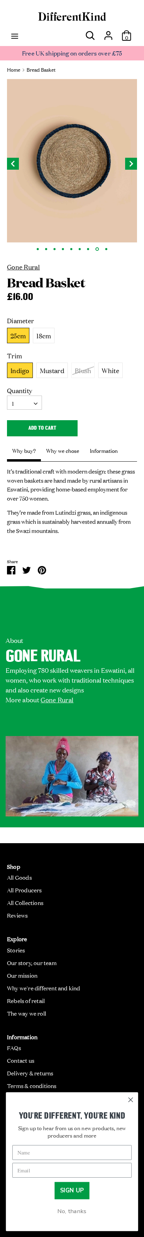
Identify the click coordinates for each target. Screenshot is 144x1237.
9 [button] (106, 249)
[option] (72, 160)
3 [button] (54, 249)
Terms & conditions (32, 1085)
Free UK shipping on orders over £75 (72, 52)
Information (104, 450)
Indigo (19, 370)
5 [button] (71, 249)
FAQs (14, 1048)
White (110, 370)
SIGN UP (72, 1190)
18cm (43, 335)
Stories (16, 950)
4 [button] (63, 249)
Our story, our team (32, 962)
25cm (18, 335)
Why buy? (24, 450)
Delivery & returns (30, 1073)
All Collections (25, 902)
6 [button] (80, 249)
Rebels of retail (26, 1000)
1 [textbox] (13, 403)
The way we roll (26, 1013)
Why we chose (62, 450)
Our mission (22, 975)
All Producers (24, 890)
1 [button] (38, 249)
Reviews (17, 915)
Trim (14, 355)
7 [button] (88, 249)
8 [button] (97, 249)
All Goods (19, 877)
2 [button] (46, 249)
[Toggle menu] (14, 35)
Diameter (20, 320)
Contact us (20, 1060)
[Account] (108, 33)
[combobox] (24, 403)
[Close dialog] (130, 1100)
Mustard (52, 370)
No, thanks (71, 1211)
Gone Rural (23, 266)
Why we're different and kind (43, 988)
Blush (83, 370)
